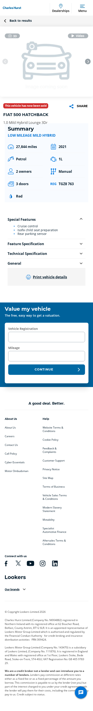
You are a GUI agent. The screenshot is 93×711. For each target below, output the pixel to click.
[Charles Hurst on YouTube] (30, 563)
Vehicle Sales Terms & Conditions (55, 497)
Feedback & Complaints (50, 450)
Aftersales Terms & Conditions (54, 542)
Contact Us (11, 445)
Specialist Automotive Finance (54, 530)
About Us (10, 427)
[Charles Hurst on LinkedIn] (54, 563)
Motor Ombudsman (16, 471)
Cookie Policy (50, 440)
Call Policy (11, 453)
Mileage (14, 348)
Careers (9, 436)
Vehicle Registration (23, 329)
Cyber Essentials (15, 462)
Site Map (48, 478)
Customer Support (54, 460)
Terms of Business (54, 486)
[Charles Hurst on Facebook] (5, 563)
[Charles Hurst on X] (17, 563)
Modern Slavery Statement (52, 509)
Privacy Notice (51, 469)
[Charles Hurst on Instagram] (42, 563)
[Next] (88, 61)
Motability (49, 520)
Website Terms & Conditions (53, 429)
